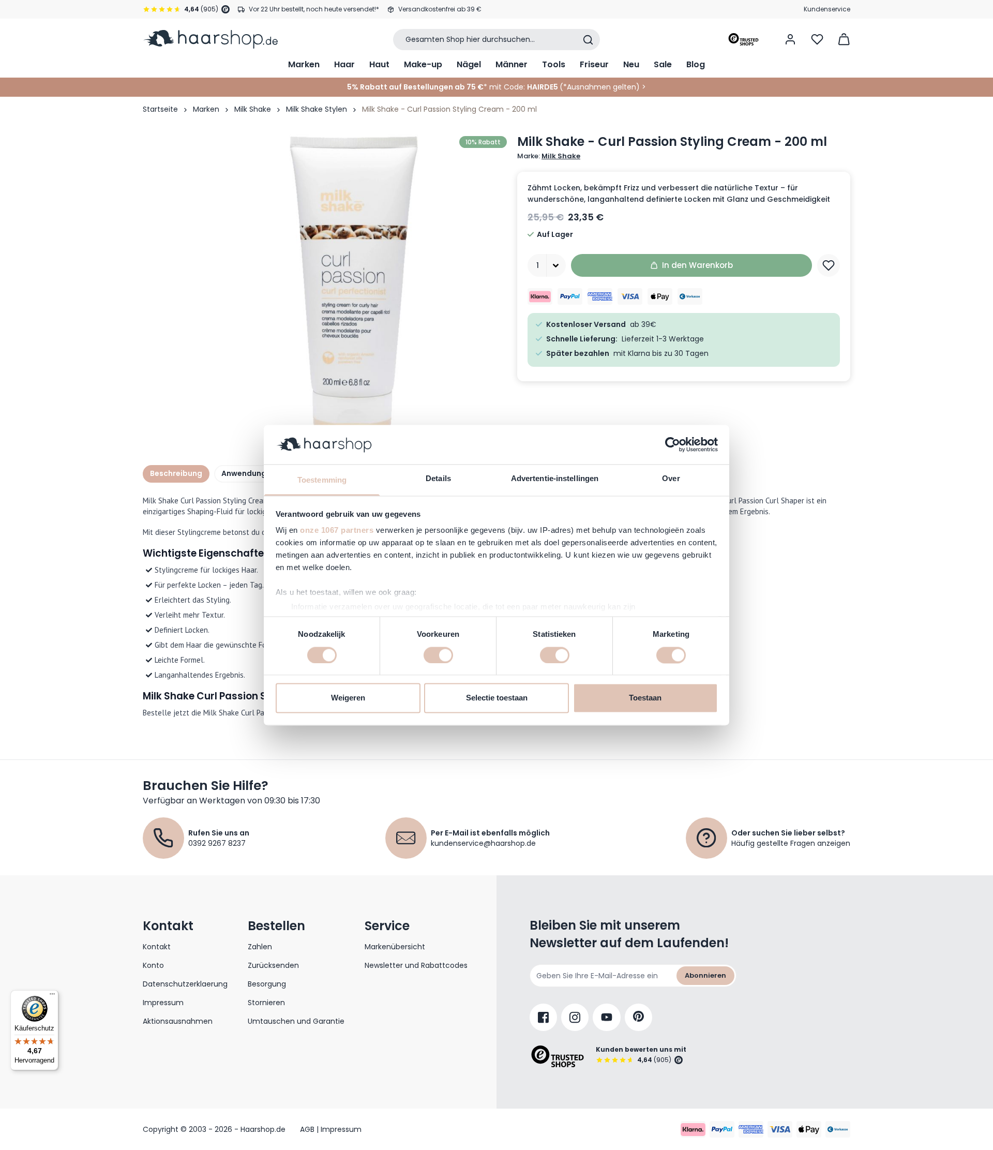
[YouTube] (607, 1017)
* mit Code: (436, 87)
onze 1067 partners (336, 530)
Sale (663, 64)
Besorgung (267, 984)
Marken (304, 64)
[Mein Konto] (790, 39)
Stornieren (266, 1002)
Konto (153, 965)
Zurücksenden (273, 965)
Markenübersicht (395, 947)
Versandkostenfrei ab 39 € (440, 9)
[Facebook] (543, 1017)
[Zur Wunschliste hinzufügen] (828, 265)
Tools (553, 64)
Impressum (163, 1002)
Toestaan (645, 698)
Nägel (469, 64)
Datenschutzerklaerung (185, 984)
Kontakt (157, 947)
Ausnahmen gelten (601, 87)
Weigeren (348, 698)
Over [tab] (671, 478)
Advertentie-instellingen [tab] (554, 478)
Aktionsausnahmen (178, 1021)
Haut (379, 64)
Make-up (423, 64)
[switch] (438, 655)
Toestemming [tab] (322, 480)
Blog (695, 64)
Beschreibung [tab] (176, 473)
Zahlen (260, 947)
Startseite (160, 109)
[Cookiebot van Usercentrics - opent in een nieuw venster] (672, 444)
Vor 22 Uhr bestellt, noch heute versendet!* (314, 9)
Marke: (548, 156)
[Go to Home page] (210, 39)
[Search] (588, 40)
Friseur (594, 64)
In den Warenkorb (697, 265)
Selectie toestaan (497, 698)
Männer (511, 64)
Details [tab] (438, 478)
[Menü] (52, 996)
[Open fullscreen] (354, 287)
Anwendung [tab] (243, 473)
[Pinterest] (638, 1017)
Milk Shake (252, 109)
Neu (631, 64)
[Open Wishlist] (817, 39)
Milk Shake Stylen (316, 109)
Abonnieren (705, 975)
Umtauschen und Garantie (296, 1021)
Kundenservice (827, 9)
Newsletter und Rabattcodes (416, 965)
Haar (344, 64)
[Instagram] (575, 1017)
